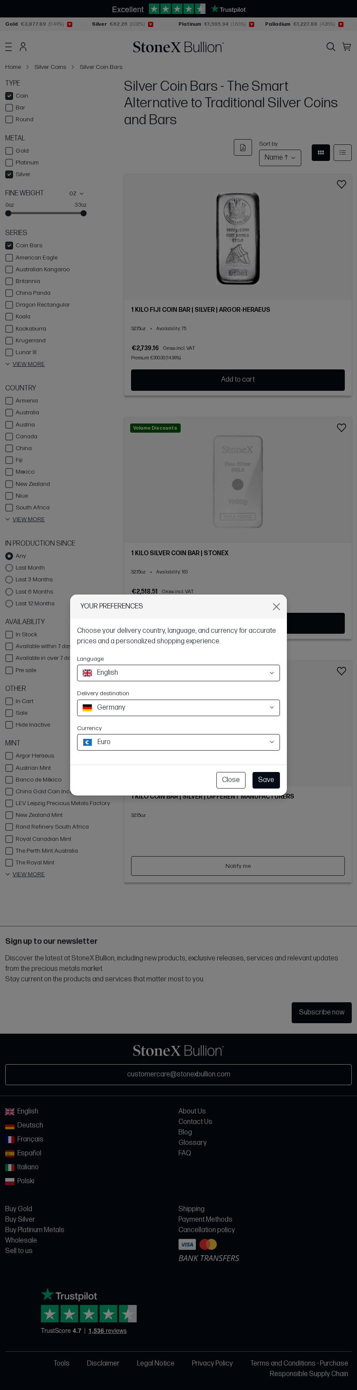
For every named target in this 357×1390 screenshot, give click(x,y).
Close (231, 780)
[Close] (276, 607)
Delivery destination (103, 693)
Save (266, 780)
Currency (89, 728)
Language (90, 659)
